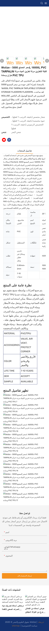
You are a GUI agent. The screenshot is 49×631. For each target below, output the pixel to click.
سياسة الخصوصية (29, 625)
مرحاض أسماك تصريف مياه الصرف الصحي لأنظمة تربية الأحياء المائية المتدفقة (13, 608)
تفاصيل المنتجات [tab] (24, 151)
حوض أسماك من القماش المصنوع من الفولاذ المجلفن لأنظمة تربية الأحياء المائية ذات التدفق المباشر (36, 610)
